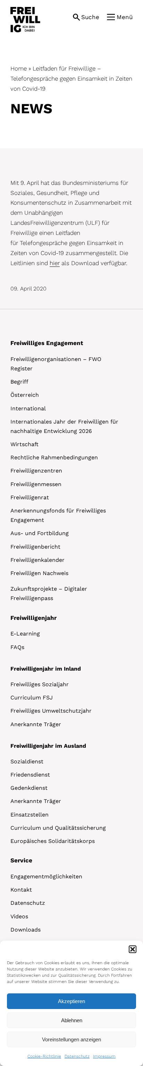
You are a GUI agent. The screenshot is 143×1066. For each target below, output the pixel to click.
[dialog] (71, 1003)
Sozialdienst (26, 761)
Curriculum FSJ (31, 697)
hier (55, 263)
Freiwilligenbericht (35, 546)
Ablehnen (71, 1020)
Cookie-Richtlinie (44, 1056)
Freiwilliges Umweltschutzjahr (51, 710)
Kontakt (21, 889)
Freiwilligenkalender (37, 560)
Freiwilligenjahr (33, 617)
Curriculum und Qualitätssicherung (58, 828)
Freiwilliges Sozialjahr (39, 684)
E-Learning (25, 633)
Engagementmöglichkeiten (46, 876)
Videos (19, 916)
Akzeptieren (71, 1001)
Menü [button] (125, 17)
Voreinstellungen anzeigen (71, 1039)
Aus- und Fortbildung (39, 533)
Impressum (104, 1056)
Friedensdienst (30, 774)
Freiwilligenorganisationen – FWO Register (55, 364)
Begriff (19, 381)
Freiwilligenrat (29, 497)
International (28, 408)
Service (21, 860)
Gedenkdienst (29, 788)
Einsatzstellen (29, 814)
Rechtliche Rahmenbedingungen (54, 457)
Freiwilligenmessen (35, 484)
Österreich (24, 395)
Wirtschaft (24, 444)
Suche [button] (90, 17)
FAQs (17, 647)
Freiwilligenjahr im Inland (45, 668)
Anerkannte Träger (35, 724)
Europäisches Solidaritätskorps (52, 841)
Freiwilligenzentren (36, 470)
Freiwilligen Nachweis (39, 573)
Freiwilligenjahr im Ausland (48, 746)
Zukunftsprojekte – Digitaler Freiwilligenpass (48, 593)
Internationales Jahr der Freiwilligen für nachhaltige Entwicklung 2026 (64, 426)
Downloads (25, 929)
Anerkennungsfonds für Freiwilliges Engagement (58, 515)
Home (18, 68)
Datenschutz (77, 1056)
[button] (132, 949)
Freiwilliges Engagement (46, 342)
